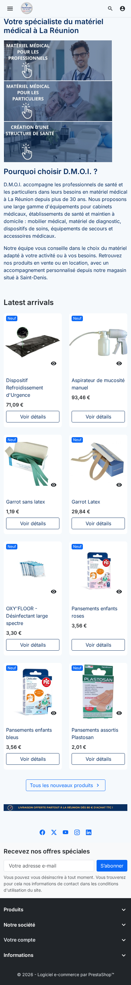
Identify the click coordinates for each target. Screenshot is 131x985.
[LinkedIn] (88, 831)
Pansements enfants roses (94, 612)
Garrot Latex (86, 502)
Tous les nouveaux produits (65, 785)
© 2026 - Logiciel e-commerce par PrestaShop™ (65, 974)
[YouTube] (65, 831)
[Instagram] (77, 831)
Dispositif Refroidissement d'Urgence (24, 387)
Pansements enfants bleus (29, 733)
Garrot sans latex (25, 502)
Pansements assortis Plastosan (95, 733)
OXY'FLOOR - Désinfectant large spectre (27, 615)
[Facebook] (42, 831)
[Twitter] (54, 831)
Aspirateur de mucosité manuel (98, 384)
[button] (110, 8)
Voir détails (33, 417)
